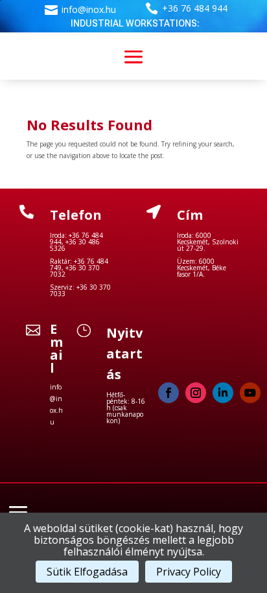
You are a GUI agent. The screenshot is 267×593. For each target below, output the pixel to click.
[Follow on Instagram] (195, 392)
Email (56, 348)
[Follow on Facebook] (168, 392)
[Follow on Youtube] (250, 392)
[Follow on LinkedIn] (223, 392)
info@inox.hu (89, 9)
